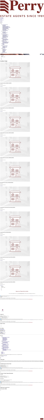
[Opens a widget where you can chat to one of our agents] (41, 419)
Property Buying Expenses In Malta (6, 337)
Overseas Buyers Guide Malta (5, 26)
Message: (1, 318)
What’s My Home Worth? (5, 37)
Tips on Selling (4, 32)
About (2, 48)
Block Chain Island (4, 350)
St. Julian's (1, 19)
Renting (2, 343)
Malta (2, 45)
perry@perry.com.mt (30, 322)
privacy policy (41, 361)
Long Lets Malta (4, 344)
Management (2, 43)
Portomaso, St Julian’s (5, 338)
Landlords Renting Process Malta (6, 347)
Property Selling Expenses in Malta (6, 341)
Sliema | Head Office (2, 329)
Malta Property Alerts (5, 52)
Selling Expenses (4, 31)
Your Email (1, 365)
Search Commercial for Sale (5, 42)
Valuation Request (4, 33)
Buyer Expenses (4, 25)
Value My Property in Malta (5, 30)
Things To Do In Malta (5, 46)
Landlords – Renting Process (5, 39)
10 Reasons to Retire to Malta (5, 28)
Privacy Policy (31, 319)
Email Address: (1, 296)
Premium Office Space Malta (5, 348)
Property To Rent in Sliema (5, 345)
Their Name (1, 366)
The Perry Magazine (4, 49)
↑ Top (0, 357)
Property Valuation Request (5, 342)
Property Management (5, 38)
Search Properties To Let (5, 34)
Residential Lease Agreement (5, 36)
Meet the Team (4, 50)
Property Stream (5, 355)
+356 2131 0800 (1, 18)
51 (1, 59)
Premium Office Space (5, 41)
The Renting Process (5, 35)
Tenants (3, 44)
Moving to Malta (4, 340)
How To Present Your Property (5, 346)
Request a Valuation (4, 40)
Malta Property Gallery (5, 47)
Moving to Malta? (4, 29)
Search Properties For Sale (5, 24)
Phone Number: (1, 376)
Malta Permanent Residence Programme (6, 27)
